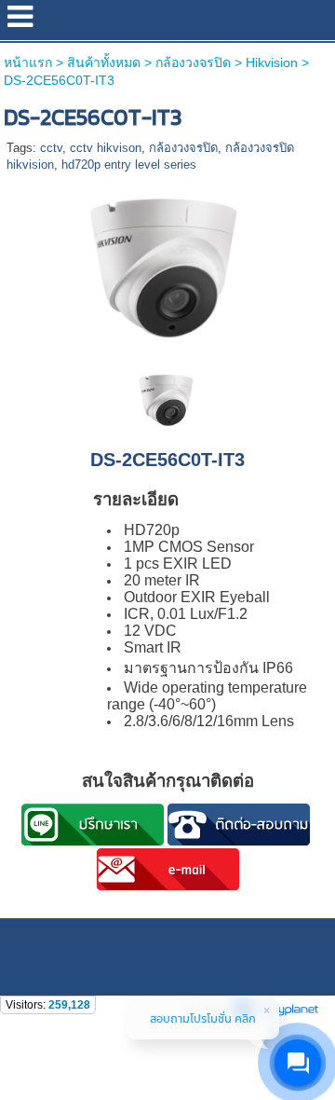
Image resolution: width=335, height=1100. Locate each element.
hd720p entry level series (128, 165)
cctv (51, 148)
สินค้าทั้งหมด (104, 62)
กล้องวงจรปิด (193, 62)
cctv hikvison (105, 148)
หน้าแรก (28, 62)
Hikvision (272, 62)
